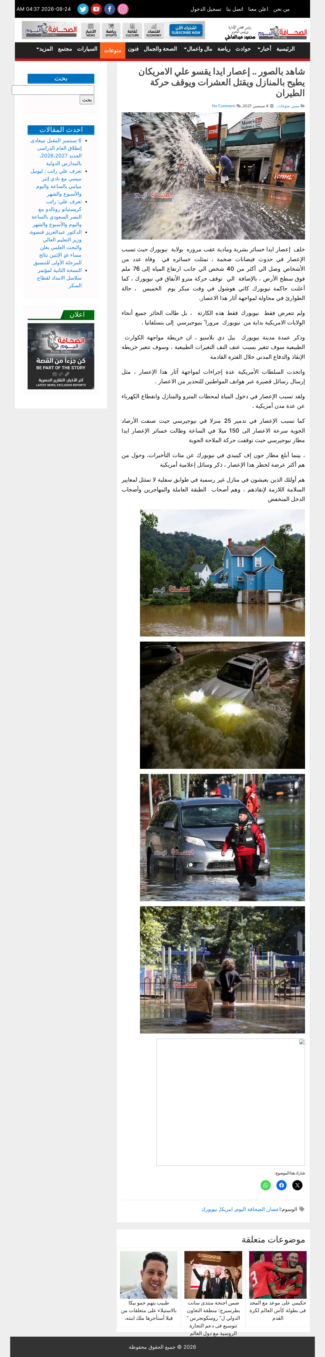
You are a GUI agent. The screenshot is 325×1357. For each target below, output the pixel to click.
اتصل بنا (234, 9)
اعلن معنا (258, 9)
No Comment (223, 105)
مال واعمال (199, 48)
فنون (133, 48)
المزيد (46, 48)
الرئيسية (285, 48)
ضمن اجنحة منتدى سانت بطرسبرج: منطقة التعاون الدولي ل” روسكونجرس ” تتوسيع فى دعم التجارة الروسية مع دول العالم (213, 1317)
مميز (295, 105)
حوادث (243, 48)
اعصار (274, 1209)
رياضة (223, 48)
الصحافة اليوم (250, 1209)
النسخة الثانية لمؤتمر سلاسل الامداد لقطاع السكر (59, 278)
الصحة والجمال (160, 48)
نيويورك (209, 1209)
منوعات (112, 50)
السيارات (87, 48)
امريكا (226, 1209)
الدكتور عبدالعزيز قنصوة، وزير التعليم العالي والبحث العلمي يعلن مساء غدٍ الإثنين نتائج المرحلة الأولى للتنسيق (55, 247)
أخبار (266, 48)
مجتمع (65, 48)
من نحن (281, 9)
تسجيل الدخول (205, 9)
